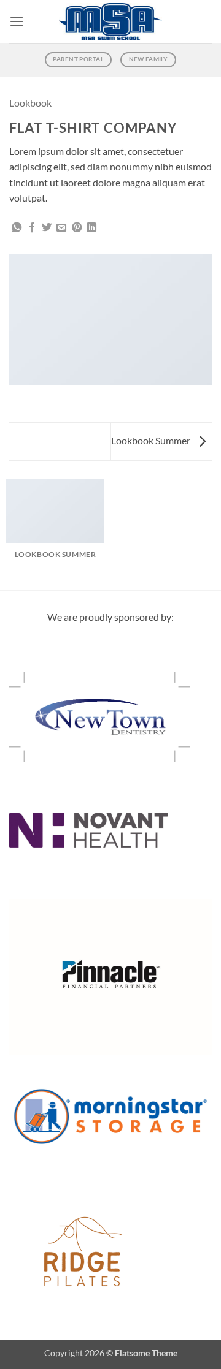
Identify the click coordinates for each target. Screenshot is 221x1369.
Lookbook (30, 102)
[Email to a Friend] (61, 227)
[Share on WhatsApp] (16, 227)
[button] (16, 21)
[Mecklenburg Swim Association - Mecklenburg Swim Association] (111, 21)
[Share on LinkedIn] (91, 227)
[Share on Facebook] (32, 227)
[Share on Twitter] (47, 227)
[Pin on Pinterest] (77, 227)
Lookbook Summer (151, 440)
